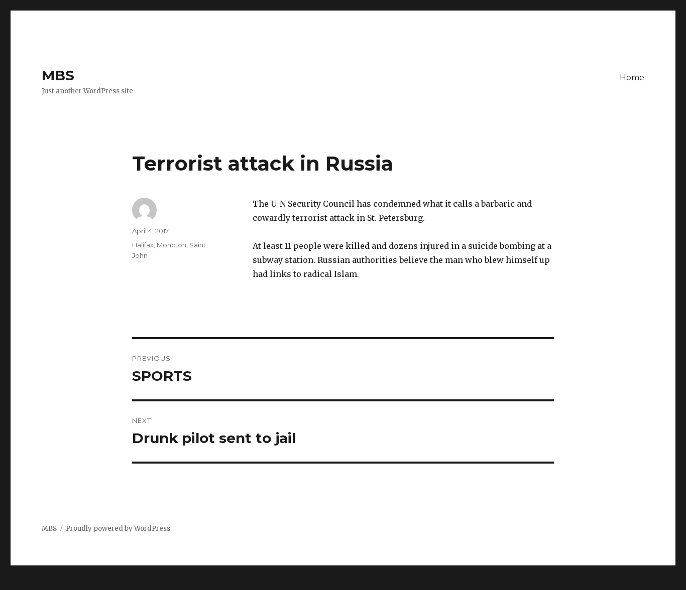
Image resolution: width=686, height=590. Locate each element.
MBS (58, 75)
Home (632, 77)
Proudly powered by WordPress (118, 528)
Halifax (143, 245)
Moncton (171, 245)
